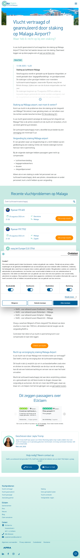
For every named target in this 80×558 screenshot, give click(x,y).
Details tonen (69, 297)
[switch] (30, 289)
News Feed (17, 60)
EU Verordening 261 (49, 114)
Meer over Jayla (21, 446)
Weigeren (14, 303)
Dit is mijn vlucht (64, 219)
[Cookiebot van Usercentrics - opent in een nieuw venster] (69, 254)
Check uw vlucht (39, 346)
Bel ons (29, 467)
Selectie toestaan (40, 303)
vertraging (17, 133)
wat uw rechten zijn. (47, 53)
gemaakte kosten (59, 386)
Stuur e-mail (50, 467)
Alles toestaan (65, 303)
